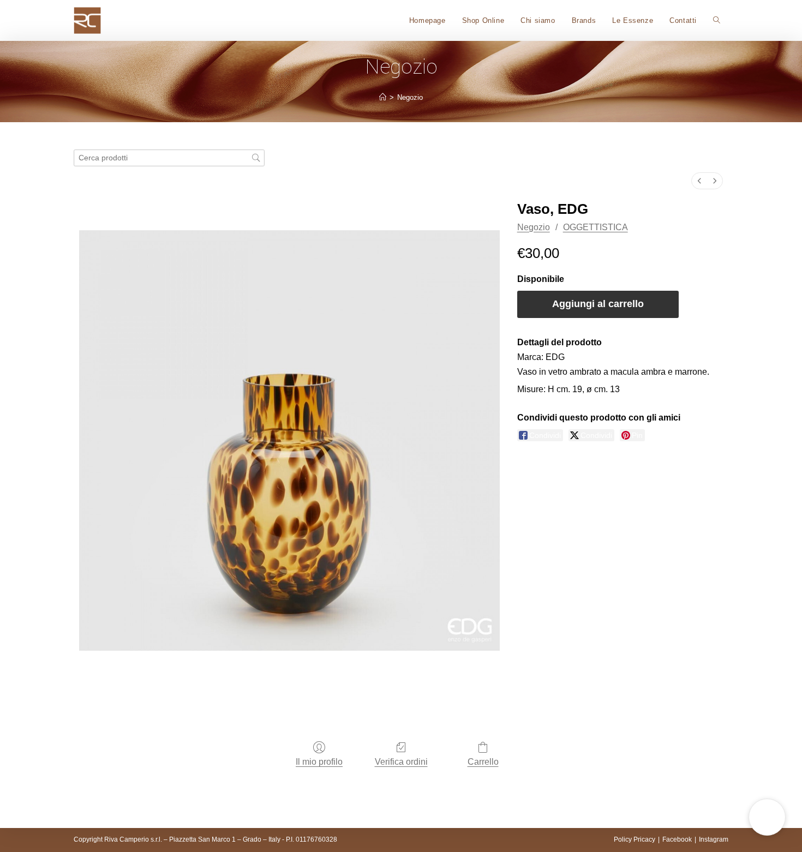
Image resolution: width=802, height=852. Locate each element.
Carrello (483, 761)
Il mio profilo (319, 761)
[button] (767, 817)
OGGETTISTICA (595, 227)
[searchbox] (169, 157)
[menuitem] (699, 181)
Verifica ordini (401, 761)
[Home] (382, 97)
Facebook (677, 839)
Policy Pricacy (634, 839)
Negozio (410, 97)
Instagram (713, 839)
